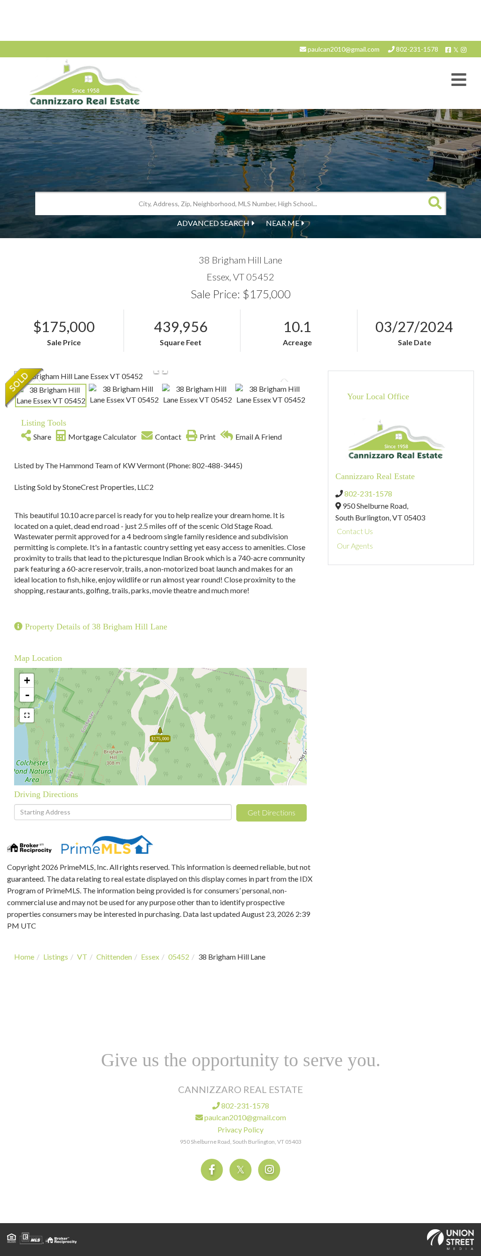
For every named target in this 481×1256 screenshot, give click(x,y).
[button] (434, 203)
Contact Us (355, 531)
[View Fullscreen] (27, 715)
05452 (178, 956)
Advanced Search (213, 222)
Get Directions (271, 812)
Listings (55, 956)
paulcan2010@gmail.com (343, 49)
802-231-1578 (416, 49)
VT (82, 956)
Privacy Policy (240, 1129)
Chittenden (114, 956)
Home (24, 956)
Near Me (282, 222)
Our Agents (355, 545)
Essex (150, 956)
